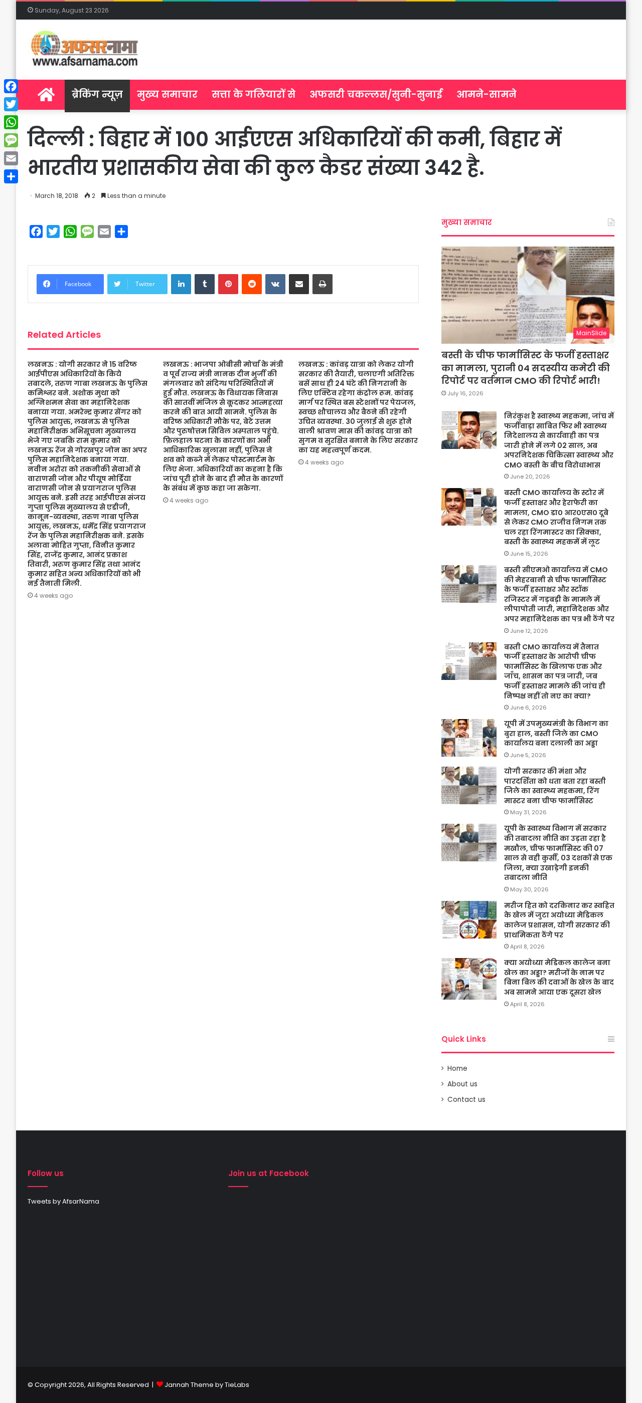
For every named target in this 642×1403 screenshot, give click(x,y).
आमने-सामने (486, 94)
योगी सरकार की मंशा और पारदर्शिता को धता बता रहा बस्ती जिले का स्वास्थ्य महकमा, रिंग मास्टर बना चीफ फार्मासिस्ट (555, 786)
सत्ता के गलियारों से (253, 94)
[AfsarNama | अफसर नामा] (86, 49)
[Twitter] (11, 104)
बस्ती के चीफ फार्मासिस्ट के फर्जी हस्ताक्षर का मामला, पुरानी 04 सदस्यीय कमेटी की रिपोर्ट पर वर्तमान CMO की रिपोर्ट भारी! (525, 367)
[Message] (11, 140)
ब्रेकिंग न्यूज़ (97, 94)
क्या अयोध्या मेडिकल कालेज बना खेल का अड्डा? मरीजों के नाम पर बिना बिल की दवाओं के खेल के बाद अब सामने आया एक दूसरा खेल (559, 977)
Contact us (466, 1099)
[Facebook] (11, 86)
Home (457, 1068)
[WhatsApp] (11, 122)
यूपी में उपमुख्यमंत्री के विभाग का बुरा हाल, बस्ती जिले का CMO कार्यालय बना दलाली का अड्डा (556, 733)
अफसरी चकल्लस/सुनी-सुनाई (375, 94)
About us (462, 1084)
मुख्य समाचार (167, 94)
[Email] (11, 158)
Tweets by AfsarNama (63, 1201)
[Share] (11, 176)
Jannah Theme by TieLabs (207, 1384)
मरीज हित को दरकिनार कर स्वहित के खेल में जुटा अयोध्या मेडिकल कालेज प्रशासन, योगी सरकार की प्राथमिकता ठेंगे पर (559, 920)
